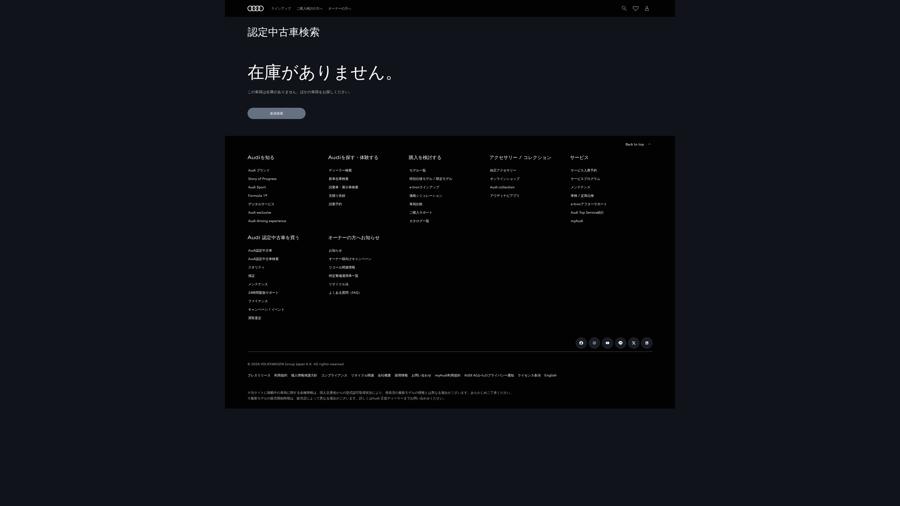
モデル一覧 (417, 170)
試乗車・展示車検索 (343, 187)
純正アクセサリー (503, 170)
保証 (251, 276)
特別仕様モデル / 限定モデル (430, 179)
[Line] (620, 343)
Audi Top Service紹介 (587, 212)
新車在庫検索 (339, 179)
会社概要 (384, 375)
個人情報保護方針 (304, 375)
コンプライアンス (334, 375)
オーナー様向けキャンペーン (350, 259)
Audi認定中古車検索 (263, 259)
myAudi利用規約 (448, 375)
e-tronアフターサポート (589, 204)
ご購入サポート (420, 212)
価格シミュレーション (425, 195)
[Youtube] (607, 343)
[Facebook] (581, 343)
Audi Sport (257, 187)
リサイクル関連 (362, 375)
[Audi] (256, 8)
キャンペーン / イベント (266, 309)
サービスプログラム (585, 179)
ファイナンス (258, 301)
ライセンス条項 (529, 375)
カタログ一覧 (419, 221)
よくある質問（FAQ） (345, 292)
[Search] (624, 8)
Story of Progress (262, 179)
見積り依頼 (337, 195)
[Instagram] (594, 343)
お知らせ (335, 250)
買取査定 (254, 318)
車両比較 (416, 204)
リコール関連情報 (342, 267)
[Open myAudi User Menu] (646, 8)
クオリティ (256, 267)
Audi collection (502, 187)
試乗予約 (335, 204)
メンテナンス (580, 187)
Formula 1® (257, 195)
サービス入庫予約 (584, 170)
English (550, 375)
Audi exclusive (259, 212)
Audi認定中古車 (260, 250)
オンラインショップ (505, 179)
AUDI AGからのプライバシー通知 (489, 375)
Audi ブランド (259, 170)
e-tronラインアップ (424, 187)
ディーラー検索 (340, 170)
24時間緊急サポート (263, 292)
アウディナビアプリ (505, 195)
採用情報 (401, 375)
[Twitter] (633, 343)
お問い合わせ (421, 375)
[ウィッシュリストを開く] (635, 8)
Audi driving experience (267, 221)
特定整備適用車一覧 (343, 276)
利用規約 (280, 375)
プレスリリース (259, 375)
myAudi (577, 221)
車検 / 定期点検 (582, 195)
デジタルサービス (261, 204)
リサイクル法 (339, 284)
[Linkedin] (646, 343)
